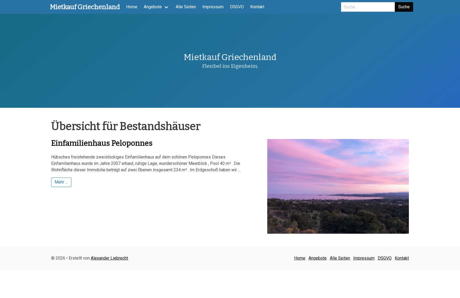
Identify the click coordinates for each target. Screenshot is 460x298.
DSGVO (237, 6)
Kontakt (257, 6)
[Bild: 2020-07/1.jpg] (338, 186)
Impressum (213, 6)
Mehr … (61, 182)
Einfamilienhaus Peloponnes (102, 143)
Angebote (153, 6)
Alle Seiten (186, 6)
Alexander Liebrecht (109, 258)
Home (131, 6)
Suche (404, 6)
